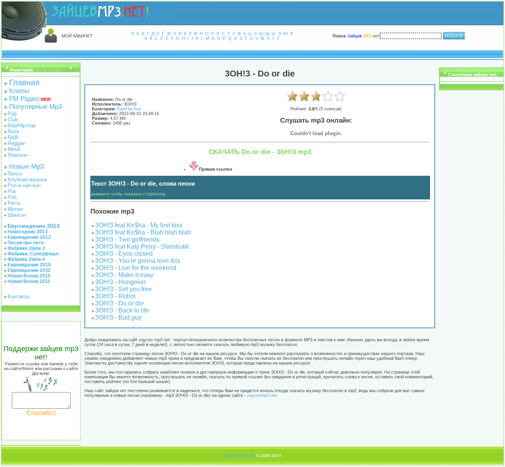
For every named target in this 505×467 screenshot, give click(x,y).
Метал (15, 209)
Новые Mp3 (26, 166)
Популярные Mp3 (35, 106)
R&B (12, 137)
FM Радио (24, 98)
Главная (24, 82)
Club (12, 120)
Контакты (18, 297)
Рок (11, 191)
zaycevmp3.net (262, 395)
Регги (13, 203)
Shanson (17, 155)
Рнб (12, 197)
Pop (12, 114)
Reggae (16, 143)
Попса (14, 174)
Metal (13, 149)
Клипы (19, 91)
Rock (13, 131)
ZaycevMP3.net (239, 455)
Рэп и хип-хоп (24, 185)
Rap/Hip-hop (21, 125)
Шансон (16, 215)
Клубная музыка (27, 179)
